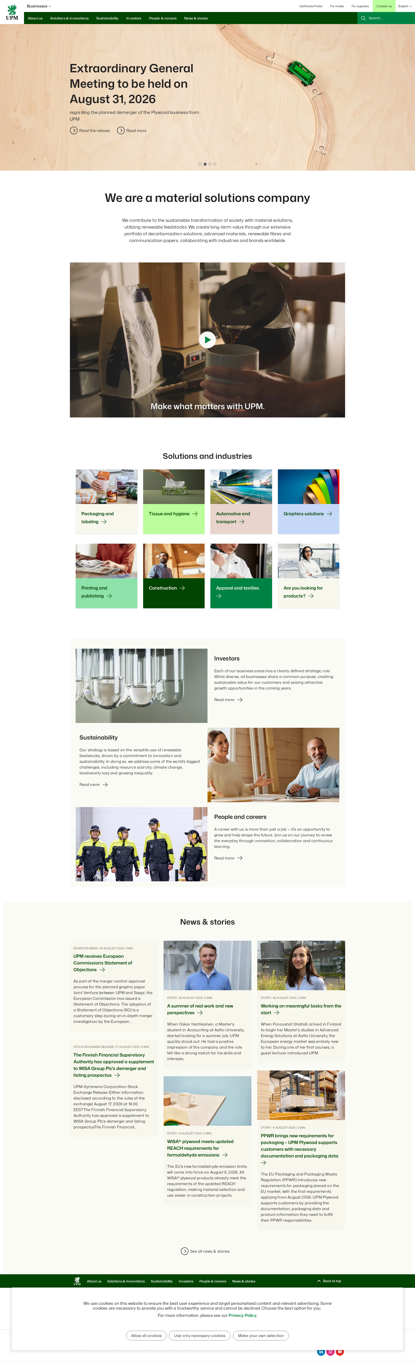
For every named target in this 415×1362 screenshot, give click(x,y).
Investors (186, 1281)
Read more (136, 130)
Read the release (94, 130)
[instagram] (330, 1352)
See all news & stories (210, 1251)
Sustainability (162, 1281)
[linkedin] (321, 1352)
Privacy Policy (242, 1315)
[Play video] (207, 339)
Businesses (37, 6)
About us (94, 1281)
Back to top (332, 1281)
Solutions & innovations (126, 1281)
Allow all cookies (146, 1335)
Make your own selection (261, 1335)
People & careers (212, 1281)
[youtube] (340, 1352)
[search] (386, 18)
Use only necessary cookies (199, 1335)
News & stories (243, 1281)
